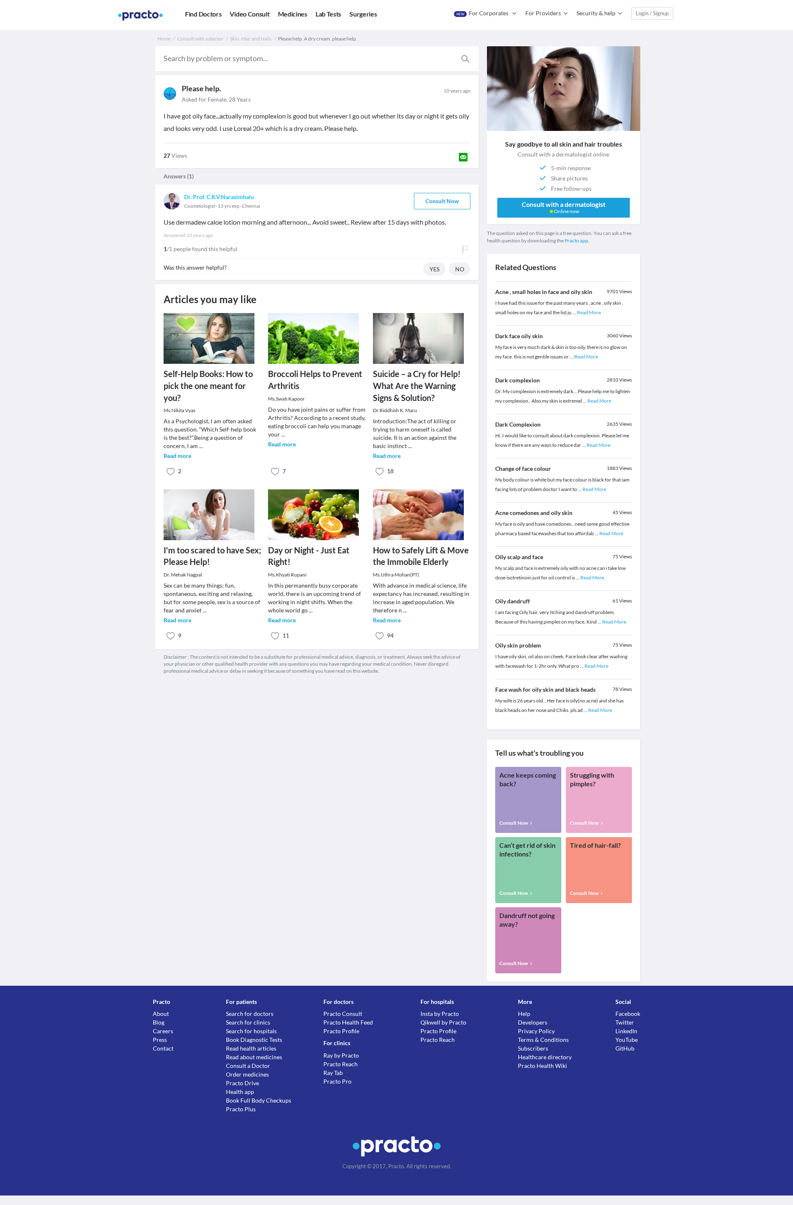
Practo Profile (341, 1030)
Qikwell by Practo (443, 1022)
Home (164, 39)
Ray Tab (333, 1072)
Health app (240, 1091)
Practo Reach (340, 1063)
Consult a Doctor (248, 1065)
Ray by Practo (341, 1055)
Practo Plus (241, 1108)
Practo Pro (337, 1081)
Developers (532, 1022)
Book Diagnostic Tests (254, 1039)
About (161, 1013)
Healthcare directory (545, 1056)
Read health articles (251, 1048)
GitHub (624, 1048)
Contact (163, 1048)
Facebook (627, 1013)
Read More (589, 312)
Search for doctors (249, 1013)
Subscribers (533, 1048)
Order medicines (247, 1074)
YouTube (626, 1039)
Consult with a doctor (200, 39)
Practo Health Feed (348, 1022)
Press (160, 1039)
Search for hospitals (251, 1030)
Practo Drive (242, 1082)
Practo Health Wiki (542, 1065)
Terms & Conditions (543, 1039)
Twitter (624, 1022)
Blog (158, 1022)
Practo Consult (342, 1013)
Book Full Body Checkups (258, 1100)
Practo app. (577, 240)
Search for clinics (248, 1022)
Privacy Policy (536, 1030)
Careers (163, 1030)
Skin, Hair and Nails (250, 39)
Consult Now (442, 200)
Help (524, 1013)
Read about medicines (254, 1056)
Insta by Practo (439, 1013)
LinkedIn (626, 1030)
